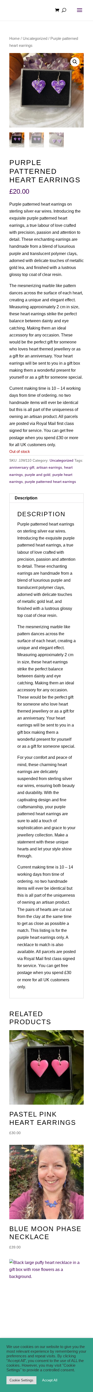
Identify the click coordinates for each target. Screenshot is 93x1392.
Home (14, 38)
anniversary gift (21, 467)
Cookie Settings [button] (21, 1380)
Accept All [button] (49, 1380)
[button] (75, 61)
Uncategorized (35, 38)
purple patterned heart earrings (50, 482)
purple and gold (37, 475)
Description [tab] (26, 498)
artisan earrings (49, 467)
